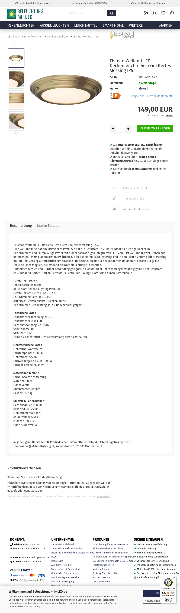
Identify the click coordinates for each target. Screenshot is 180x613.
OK (157, 593)
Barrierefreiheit (64, 565)
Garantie (66, 585)
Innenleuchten (21, 25)
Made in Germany (102, 569)
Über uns (56, 585)
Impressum (57, 561)
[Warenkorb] (172, 13)
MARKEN (166, 25)
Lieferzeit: (116, 83)
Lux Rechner (121, 552)
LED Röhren (128, 561)
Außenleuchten (54, 25)
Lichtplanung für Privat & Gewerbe (110, 544)
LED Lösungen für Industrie (107, 561)
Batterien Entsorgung (62, 581)
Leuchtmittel (85, 25)
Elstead (143, 88)
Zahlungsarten (21, 570)
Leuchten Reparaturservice (65, 577)
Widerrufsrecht (59, 569)
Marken (96, 577)
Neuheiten (104, 581)
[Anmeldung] (154, 13)
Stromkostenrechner (103, 552)
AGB (53, 565)
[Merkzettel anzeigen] (163, 13)
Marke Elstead (48, 225)
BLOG (54, 556)
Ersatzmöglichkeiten (103, 565)
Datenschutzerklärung (29, 606)
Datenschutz (74, 569)
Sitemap (105, 577)
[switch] (168, 600)
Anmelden (103, 496)
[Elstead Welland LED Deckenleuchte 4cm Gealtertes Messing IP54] (66, 89)
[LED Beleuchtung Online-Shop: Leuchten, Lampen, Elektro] (25, 14)
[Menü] (174, 578)
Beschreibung (21, 225)
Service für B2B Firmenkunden (66, 548)
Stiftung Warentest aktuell (106, 573)
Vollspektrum (128, 556)
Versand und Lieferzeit (63, 544)
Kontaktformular (33, 561)
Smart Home (113, 25)
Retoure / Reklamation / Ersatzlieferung (72, 552)
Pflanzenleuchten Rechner (106, 556)
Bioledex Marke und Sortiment (108, 548)
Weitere (136, 25)
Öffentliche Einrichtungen (64, 573)
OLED (95, 581)
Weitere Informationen (157, 600)
